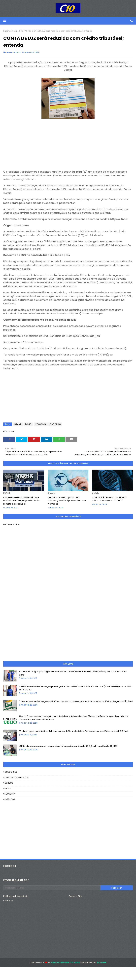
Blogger (101, 962)
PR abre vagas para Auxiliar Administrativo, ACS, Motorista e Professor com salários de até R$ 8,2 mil (74, 731)
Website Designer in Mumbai (65, 962)
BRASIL (17, 424)
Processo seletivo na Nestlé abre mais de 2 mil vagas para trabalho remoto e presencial (21, 500)
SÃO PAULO (24, 31)
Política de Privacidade (15, 896)
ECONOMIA (40, 424)
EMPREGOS (9, 799)
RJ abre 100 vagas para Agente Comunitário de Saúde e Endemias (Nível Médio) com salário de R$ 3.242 (73, 673)
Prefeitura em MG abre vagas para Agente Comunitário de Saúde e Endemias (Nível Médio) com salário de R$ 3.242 (75, 688)
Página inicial (10, 31)
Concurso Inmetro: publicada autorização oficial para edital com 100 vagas (67, 500)
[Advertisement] (68, 143)
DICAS (28, 424)
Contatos (8, 900)
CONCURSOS (10, 772)
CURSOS (8, 782)
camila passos (13, 52)
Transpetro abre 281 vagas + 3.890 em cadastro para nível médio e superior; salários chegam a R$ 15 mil (76, 701)
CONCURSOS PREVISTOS (16, 777)
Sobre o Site (75, 896)
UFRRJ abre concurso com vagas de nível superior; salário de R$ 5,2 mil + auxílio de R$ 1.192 (68, 746)
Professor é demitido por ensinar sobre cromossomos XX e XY (109, 499)
